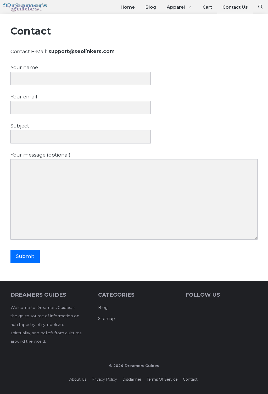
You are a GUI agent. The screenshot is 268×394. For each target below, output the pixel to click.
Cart (207, 7)
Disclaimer (131, 379)
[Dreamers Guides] (25, 7)
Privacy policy (104, 379)
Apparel (176, 7)
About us (77, 379)
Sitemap (106, 318)
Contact (190, 379)
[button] (260, 7)
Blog (150, 7)
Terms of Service (162, 379)
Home (127, 7)
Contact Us (235, 7)
